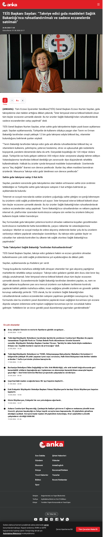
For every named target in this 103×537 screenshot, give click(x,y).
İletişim (34, 499)
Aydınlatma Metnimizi (12, 533)
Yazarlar (55, 478)
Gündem (38, 464)
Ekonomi (38, 469)
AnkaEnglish (57, 469)
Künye (34, 506)
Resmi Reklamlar (59, 483)
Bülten (37, 483)
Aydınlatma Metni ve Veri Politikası (52, 503)
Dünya (37, 474)
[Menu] (97, 4)
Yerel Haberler (41, 478)
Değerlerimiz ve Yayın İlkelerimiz (52, 499)
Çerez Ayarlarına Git (63, 529)
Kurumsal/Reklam (59, 474)
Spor (37, 488)
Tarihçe (34, 503)
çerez (46, 525)
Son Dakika (39, 459)
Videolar (55, 464)
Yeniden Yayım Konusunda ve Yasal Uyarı (55, 506)
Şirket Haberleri (59, 459)
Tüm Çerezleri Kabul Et (86, 529)
